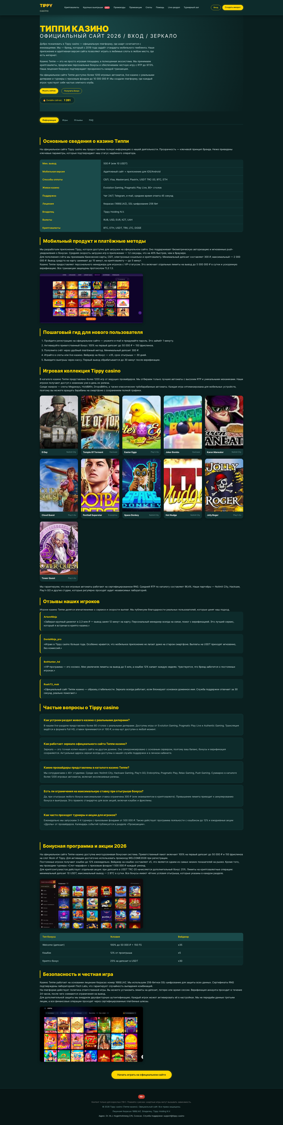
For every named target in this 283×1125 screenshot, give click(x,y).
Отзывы (78, 120)
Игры (65, 120)
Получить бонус (71, 91)
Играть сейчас (49, 91)
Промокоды (119, 7)
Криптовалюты (71, 7)
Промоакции (135, 7)
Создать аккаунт (233, 7)
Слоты (149, 7)
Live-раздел (174, 7)
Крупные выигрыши (96, 7)
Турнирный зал (191, 7)
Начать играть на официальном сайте (141, 1074)
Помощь (160, 7)
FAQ (91, 120)
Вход (216, 7)
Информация (49, 120)
